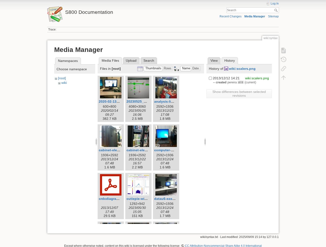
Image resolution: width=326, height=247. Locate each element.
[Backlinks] (283, 68)
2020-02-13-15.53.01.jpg (118, 101)
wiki (64, 83)
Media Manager (254, 16)
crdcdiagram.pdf (112, 199)
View (214, 60)
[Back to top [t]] (283, 77)
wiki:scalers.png (242, 69)
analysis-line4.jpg (168, 101)
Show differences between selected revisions (239, 93)
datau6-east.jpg (167, 199)
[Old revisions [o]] (283, 59)
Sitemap (273, 16)
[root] (62, 78)
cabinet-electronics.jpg (145, 150)
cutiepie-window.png (143, 199)
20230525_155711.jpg (143, 101)
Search (276, 10)
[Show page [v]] (283, 50)
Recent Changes (231, 16)
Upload (131, 60)
